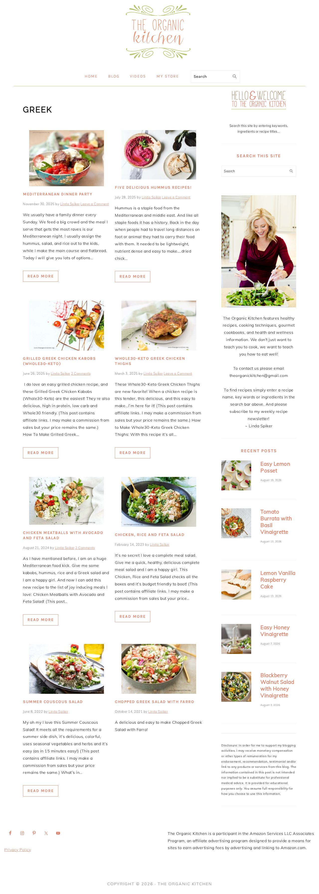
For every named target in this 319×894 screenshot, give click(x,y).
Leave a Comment (94, 204)
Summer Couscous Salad (53, 701)
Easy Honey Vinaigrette (275, 630)
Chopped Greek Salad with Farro (154, 701)
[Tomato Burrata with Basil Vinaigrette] (236, 524)
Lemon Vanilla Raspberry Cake (278, 580)
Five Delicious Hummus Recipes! (153, 187)
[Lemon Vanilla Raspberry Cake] (236, 585)
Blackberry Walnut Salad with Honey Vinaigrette (277, 685)
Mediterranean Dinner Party (57, 194)
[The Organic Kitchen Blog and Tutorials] (159, 63)
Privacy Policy (17, 849)
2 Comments (80, 373)
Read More (40, 276)
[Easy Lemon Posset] (236, 476)
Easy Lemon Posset (275, 467)
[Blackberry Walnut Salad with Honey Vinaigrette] (236, 688)
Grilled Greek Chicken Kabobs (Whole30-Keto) (59, 361)
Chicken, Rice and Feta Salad (149, 534)
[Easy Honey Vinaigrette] (236, 640)
